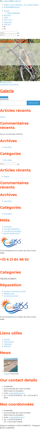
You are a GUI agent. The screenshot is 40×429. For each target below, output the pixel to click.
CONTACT (7, 24)
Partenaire (8, 22)
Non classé (8, 160)
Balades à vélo (9, 293)
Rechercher (4, 99)
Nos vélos (7, 15)
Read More (4, 97)
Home (2, 47)
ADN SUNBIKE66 (13, 13)
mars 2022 (8, 147)
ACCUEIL (7, 339)
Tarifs (6, 17)
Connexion (8, 227)
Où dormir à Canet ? (11, 296)
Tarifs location (9, 342)
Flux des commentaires (12, 231)
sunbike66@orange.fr (12, 7)
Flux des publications (12, 229)
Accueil (6, 11)
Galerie (7, 90)
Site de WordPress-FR (12, 233)
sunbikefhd (4, 84)
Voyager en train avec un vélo (15, 291)
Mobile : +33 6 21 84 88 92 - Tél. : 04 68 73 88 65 (21, 5)
